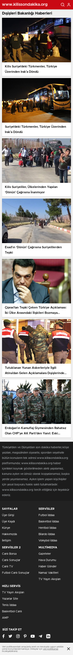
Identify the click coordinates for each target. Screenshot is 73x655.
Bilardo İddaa (47, 534)
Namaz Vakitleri (48, 572)
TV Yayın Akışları (50, 579)
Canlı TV (7, 566)
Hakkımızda (9, 534)
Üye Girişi (8, 515)
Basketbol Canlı (12, 611)
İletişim (6, 540)
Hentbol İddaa (47, 527)
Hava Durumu (47, 560)
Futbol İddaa (46, 515)
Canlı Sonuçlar (11, 560)
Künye (6, 527)
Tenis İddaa (9, 605)
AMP (5, 617)
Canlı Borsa (9, 553)
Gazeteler (45, 553)
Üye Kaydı (8, 521)
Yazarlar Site (10, 598)
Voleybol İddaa (48, 540)
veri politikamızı (50, 649)
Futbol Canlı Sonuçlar (15, 572)
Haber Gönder (48, 566)
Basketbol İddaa (49, 521)
